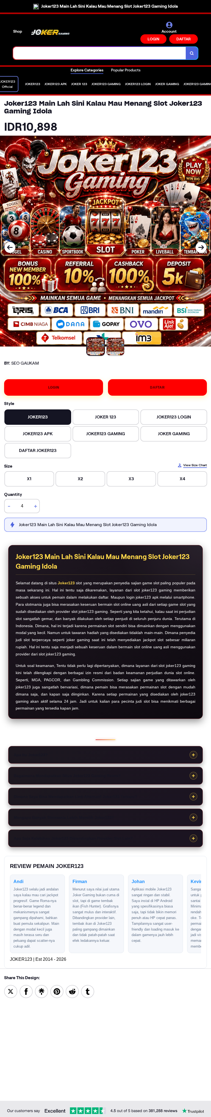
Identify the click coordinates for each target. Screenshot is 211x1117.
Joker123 (66, 583)
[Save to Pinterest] (56, 991)
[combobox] (99, 53)
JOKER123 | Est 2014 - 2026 (38, 959)
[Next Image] (201, 247)
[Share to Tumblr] (87, 991)
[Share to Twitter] (10, 991)
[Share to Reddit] (72, 991)
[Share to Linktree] (41, 991)
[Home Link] (50, 32)
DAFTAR (183, 39)
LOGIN (153, 39)
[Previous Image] (10, 247)
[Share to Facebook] (26, 991)
